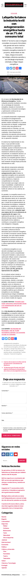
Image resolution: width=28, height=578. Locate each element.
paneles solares (8, 352)
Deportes (5, 524)
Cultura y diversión (8, 549)
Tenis (5, 533)
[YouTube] (16, 454)
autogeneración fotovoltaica (11, 345)
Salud (3, 561)
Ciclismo (6, 528)
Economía (5, 544)
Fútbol (5, 526)
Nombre (4, 405)
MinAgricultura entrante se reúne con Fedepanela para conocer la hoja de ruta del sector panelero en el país (14, 498)
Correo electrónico (7, 413)
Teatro (5, 556)
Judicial (4, 540)
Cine (4, 551)
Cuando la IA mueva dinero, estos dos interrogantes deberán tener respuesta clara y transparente (13, 506)
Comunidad (5, 521)
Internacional (6, 542)
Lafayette (21, 350)
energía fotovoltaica (16, 348)
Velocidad (6, 535)
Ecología (14, 13)
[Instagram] (7, 454)
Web (3, 420)
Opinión (4, 568)
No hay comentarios (15, 74)
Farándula (6, 554)
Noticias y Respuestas (13, 575)
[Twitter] (11, 454)
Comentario (5, 390)
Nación (4, 517)
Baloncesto (7, 530)
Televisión (6, 558)
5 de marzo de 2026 (15, 72)
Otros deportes (8, 537)
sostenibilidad (17, 352)
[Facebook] (7, 68)
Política (4, 547)
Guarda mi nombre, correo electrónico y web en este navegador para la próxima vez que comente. (14, 429)
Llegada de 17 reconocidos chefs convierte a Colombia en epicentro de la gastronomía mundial (13, 490)
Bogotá (4, 519)
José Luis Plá (14, 350)
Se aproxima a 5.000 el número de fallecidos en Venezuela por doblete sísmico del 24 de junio (14, 472)
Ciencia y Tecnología (9, 563)
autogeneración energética (11, 343)
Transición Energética (16, 354)
